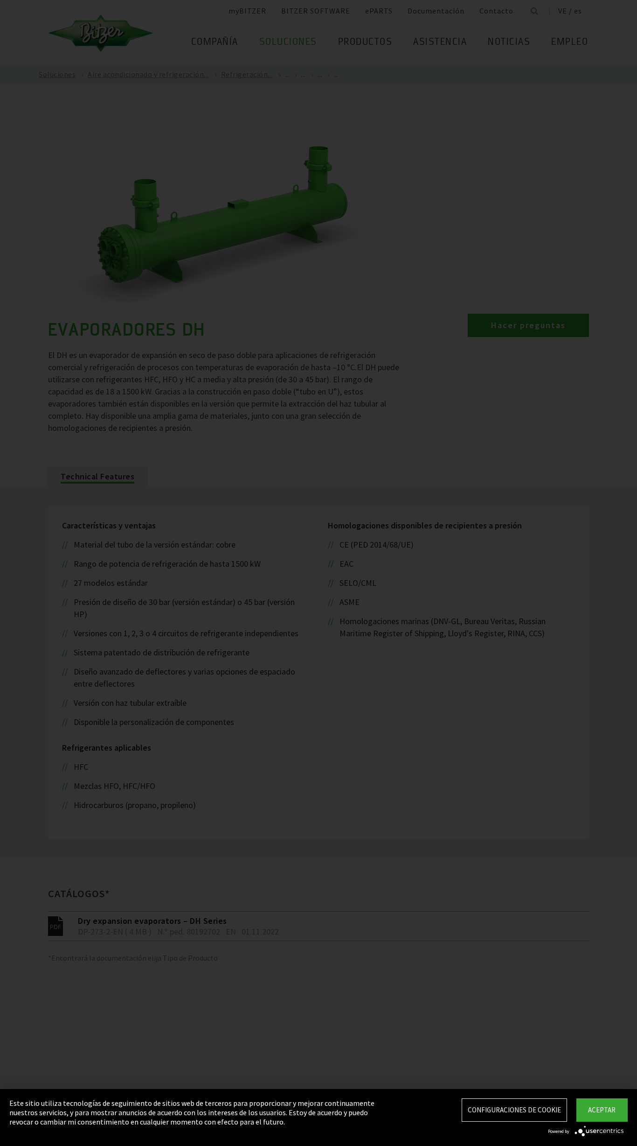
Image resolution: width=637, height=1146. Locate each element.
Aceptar (602, 1109)
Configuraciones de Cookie (514, 1109)
